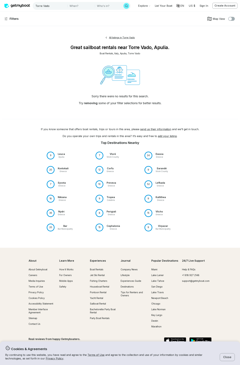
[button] (163, 5)
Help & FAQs (188, 269)
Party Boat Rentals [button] (100, 318)
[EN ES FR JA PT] (180, 5)
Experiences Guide (131, 280)
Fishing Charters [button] (98, 280)
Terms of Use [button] (96, 354)
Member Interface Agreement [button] (38, 311)
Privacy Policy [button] (54, 358)
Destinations (127, 286)
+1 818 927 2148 (190, 275)
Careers (33, 275)
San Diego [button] (157, 286)
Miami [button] (154, 269)
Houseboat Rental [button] (99, 286)
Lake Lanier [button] (157, 275)
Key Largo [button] (156, 315)
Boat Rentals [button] (96, 269)
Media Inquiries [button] (37, 280)
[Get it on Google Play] (200, 341)
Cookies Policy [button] (37, 298)
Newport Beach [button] (159, 298)
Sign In (204, 5)
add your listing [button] (167, 136)
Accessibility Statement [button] (41, 303)
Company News (129, 269)
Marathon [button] (156, 326)
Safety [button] (62, 286)
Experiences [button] (98, 260)
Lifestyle (125, 275)
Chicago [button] (155, 303)
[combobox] (50, 6)
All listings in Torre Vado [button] (122, 37)
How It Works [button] (66, 269)
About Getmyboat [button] (38, 269)
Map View (219, 18)
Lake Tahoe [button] (157, 280)
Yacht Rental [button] (96, 298)
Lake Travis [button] (157, 292)
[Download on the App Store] (175, 341)
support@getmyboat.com (195, 280)
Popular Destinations (164, 260)
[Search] (126, 6)
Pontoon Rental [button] (98, 292)
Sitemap (33, 318)
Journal (125, 260)
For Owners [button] (65, 275)
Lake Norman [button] (158, 309)
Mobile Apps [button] (66, 280)
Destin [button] (154, 320)
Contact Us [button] (34, 323)
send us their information (155, 129)
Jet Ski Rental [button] (97, 275)
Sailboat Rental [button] (98, 303)
